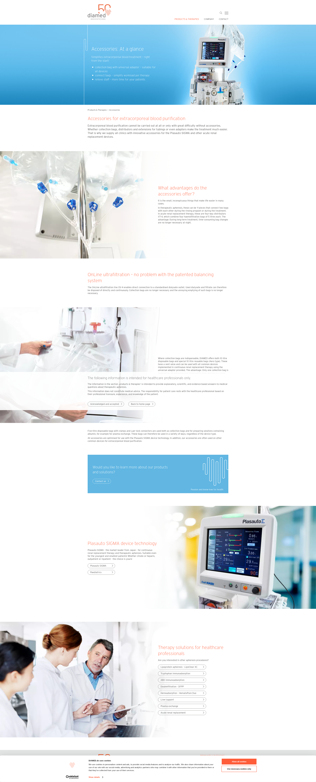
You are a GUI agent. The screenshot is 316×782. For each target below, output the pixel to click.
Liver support (167, 699)
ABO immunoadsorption (172, 679)
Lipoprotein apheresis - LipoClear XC (179, 666)
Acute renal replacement (173, 712)
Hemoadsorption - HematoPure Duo (178, 693)
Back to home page (140, 403)
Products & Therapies (187, 19)
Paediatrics (95, 572)
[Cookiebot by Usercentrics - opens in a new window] (72, 777)
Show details (94, 777)
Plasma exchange (169, 706)
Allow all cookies (239, 762)
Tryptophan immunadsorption (175, 673)
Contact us (100, 481)
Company (209, 19)
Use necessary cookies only (239, 769)
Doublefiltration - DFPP (172, 686)
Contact (223, 19)
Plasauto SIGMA (98, 565)
